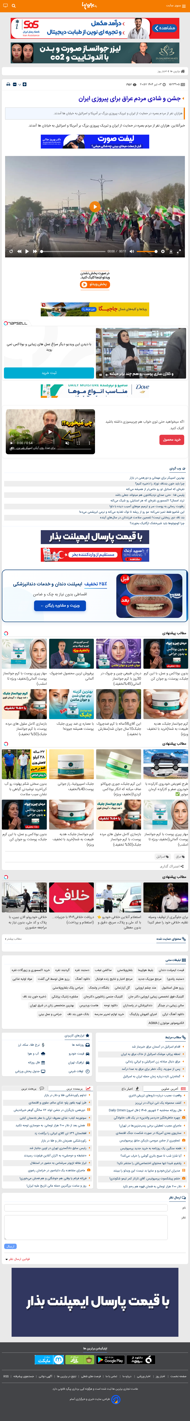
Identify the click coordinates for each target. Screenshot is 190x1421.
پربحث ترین (28, 1088)
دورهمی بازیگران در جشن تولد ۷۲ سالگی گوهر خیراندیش (49, 1110)
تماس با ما (112, 1376)
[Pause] (100, 375)
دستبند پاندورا (175, 979)
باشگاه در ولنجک (99, 987)
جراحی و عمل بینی (50, 1014)
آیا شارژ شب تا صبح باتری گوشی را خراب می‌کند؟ (150, 1156)
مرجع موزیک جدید (150, 979)
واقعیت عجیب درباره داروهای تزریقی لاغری (155, 1095)
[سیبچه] (141, 1360)
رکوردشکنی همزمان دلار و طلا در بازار (63, 1140)
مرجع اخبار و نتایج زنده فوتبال (114, 979)
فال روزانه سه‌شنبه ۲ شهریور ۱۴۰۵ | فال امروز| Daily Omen (145, 1110)
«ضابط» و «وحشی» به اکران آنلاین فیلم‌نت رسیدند (55, 1155)
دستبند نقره (82, 970)
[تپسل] (5, 323)
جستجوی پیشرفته (23, 1376)
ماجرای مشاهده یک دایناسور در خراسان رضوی (56, 1170)
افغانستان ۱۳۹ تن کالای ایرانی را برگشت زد (60, 1133)
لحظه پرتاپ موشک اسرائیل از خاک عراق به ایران (150, 1054)
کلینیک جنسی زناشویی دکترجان (103, 996)
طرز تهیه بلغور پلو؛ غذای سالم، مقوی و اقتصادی (57, 1102)
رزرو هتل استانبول (173, 987)
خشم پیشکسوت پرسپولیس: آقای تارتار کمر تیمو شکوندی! (145, 1178)
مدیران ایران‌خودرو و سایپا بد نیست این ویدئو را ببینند (146, 1170)
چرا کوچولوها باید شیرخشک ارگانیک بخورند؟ (157, 523)
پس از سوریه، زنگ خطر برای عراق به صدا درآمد (151, 1069)
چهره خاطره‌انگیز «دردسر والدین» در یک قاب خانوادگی (147, 1118)
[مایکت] (49, 1360)
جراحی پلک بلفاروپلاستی (68, 987)
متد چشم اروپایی (145, 987)
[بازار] (79, 1360)
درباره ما (127, 1376)
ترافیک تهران (76, 1062)
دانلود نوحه (110, 1005)
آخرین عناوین (169, 1088)
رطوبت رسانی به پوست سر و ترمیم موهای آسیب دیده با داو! (147, 506)
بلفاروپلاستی (125, 970)
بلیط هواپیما (145, 970)
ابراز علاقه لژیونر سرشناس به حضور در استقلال (58, 1163)
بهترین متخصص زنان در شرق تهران (52, 1005)
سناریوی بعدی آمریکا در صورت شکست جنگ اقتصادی (148, 1133)
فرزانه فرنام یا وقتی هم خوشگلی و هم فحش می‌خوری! (53, 1178)
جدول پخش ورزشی (27, 1071)
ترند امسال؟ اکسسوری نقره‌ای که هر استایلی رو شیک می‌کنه (147, 500)
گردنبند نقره (62, 970)
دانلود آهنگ (82, 979)
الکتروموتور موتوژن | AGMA (166, 1023)
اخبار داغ (127, 1088)
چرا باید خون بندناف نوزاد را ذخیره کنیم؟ (159, 483)
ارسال (10, 1246)
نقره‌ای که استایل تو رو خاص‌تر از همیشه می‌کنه (155, 489)
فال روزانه (34, 1062)
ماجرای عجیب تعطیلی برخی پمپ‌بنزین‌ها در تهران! (150, 1125)
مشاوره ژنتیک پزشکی (65, 996)
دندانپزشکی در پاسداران (137, 1005)
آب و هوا (34, 1053)
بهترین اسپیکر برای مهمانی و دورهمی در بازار (157, 478)
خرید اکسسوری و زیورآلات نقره (31, 970)
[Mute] (107, 375)
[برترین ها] (89, 6)
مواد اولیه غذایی (22, 979)
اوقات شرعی (76, 1071)
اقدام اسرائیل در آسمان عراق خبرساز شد (156, 1047)
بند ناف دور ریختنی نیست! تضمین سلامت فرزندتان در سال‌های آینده (142, 517)
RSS (6, 1376)
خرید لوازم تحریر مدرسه (109, 1014)
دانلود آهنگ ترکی (173, 1014)
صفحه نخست (179, 1376)
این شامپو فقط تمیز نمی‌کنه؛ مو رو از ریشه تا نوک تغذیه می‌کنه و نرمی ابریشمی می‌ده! (131, 512)
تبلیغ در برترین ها (66, 1376)
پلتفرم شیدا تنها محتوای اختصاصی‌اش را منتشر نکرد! (149, 1163)
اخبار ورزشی (144, 1376)
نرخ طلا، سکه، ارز (29, 1045)
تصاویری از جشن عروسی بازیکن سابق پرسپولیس (150, 1140)
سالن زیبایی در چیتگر (171, 1005)
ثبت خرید (49, 373)
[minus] (15, 84)
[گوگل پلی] (110, 1360)
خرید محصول (171, 440)
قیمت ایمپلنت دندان (171, 970)
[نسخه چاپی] (8, 84)
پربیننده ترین (74, 1088)
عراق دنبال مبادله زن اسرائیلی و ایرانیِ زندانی (153, 1061)
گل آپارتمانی (122, 987)
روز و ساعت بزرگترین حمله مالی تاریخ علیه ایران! (56, 1185)
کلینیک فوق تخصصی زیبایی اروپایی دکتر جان (156, 996)
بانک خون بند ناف (78, 1014)
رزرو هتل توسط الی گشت (54, 979)
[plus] (24, 84)
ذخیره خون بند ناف (34, 996)
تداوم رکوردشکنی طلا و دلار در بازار (65, 1095)
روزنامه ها (78, 1045)
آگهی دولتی (45, 1376)
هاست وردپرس (88, 1005)
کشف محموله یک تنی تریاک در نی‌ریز (158, 1103)
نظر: (183, 1217)
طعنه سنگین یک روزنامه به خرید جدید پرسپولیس (150, 1148)
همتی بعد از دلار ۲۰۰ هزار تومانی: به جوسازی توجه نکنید (50, 1125)
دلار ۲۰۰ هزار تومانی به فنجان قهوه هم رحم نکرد (152, 1186)
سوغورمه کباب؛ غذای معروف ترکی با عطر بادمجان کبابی (53, 1118)
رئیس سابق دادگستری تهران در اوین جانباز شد (57, 1148)
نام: (184, 1207)
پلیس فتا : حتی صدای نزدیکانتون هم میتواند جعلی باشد (149, 495)
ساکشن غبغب (103, 970)
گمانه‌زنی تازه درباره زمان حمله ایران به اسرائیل (151, 1076)
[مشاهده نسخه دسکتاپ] (5, 6)
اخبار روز (161, 1376)
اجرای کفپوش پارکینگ (143, 1014)
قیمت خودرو (76, 1053)
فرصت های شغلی (91, 1376)
